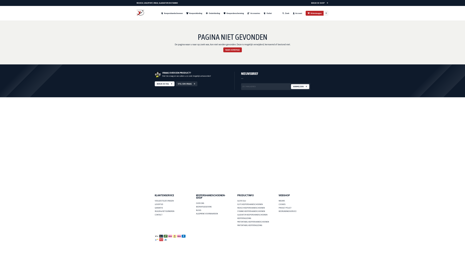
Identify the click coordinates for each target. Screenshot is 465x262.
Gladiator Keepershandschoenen (252, 215)
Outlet (269, 13)
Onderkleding (214, 13)
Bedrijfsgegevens (204, 207)
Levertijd (159, 204)
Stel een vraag (185, 84)
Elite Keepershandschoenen (250, 204)
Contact (159, 215)
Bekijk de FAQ (163, 84)
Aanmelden (298, 87)
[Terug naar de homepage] (140, 13)
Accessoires (255, 13)
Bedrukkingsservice (287, 211)
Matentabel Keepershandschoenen (253, 222)
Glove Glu (241, 201)
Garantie (159, 208)
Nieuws (282, 201)
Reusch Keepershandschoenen (251, 208)
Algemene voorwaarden (207, 214)
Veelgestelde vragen (164, 201)
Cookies (282, 204)
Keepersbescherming (235, 13)
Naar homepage (232, 50)
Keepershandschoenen (173, 13)
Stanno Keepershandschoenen (251, 211)
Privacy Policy (285, 208)
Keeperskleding (195, 13)
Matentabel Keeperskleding (249, 225)
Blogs (198, 210)
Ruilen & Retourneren (164, 211)
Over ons (200, 203)
